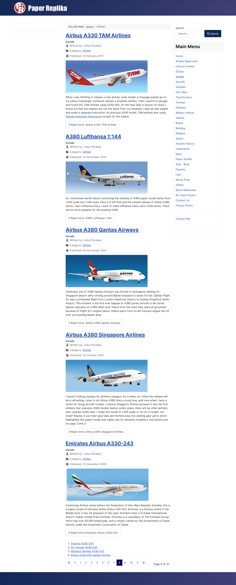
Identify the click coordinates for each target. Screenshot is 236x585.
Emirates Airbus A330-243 (99, 443)
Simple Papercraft (186, 61)
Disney (180, 71)
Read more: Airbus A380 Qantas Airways (95, 322)
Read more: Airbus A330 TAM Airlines (93, 124)
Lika (178, 174)
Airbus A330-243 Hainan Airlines (90, 555)
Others (180, 184)
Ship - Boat (182, 164)
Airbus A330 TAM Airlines (98, 35)
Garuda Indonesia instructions (84, 116)
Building (180, 128)
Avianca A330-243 (82, 543)
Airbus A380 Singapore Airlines (105, 335)
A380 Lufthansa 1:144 (93, 136)
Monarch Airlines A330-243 (87, 551)
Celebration (183, 148)
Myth (179, 154)
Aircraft (180, 81)
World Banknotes (186, 190)
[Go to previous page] (75, 563)
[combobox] (190, 33)
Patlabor (181, 107)
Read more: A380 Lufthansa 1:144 (91, 218)
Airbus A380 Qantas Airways (102, 230)
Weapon (180, 133)
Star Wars (181, 92)
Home (179, 56)
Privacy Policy (184, 205)
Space (179, 138)
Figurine (180, 169)
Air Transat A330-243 (84, 547)
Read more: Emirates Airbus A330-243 (94, 532)
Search (180, 28)
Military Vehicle (185, 112)
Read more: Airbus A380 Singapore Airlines (96, 431)
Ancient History (185, 143)
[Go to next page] (137, 563)
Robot (179, 123)
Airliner (87, 50)
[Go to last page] (143, 563)
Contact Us (182, 200)
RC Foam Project (186, 195)
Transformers (184, 97)
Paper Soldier (184, 159)
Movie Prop (183, 179)
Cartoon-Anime (185, 66)
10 (131, 562)
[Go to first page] (69, 563)
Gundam (181, 87)
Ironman (180, 102)
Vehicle (180, 117)
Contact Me (183, 218)
